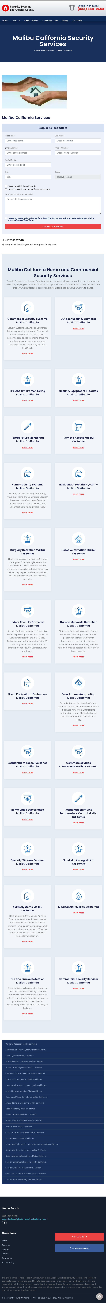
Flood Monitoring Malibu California (78, 862)
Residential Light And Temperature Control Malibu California (78, 813)
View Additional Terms (24, 220)
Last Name (60, 136)
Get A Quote (79, 1236)
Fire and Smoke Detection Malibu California (27, 980)
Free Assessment (80, 1248)
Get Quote (77, 20)
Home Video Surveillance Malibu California (27, 811)
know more (27, 353)
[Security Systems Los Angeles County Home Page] (18, 8)
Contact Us (7, 1258)
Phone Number (61, 148)
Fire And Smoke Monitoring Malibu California (27, 392)
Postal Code (10, 160)
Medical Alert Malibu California (78, 907)
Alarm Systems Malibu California (27, 908)
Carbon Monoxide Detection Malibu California (78, 623)
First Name (10, 136)
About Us (15, 20)
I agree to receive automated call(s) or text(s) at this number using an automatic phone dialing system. (51, 219)
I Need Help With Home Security (22, 186)
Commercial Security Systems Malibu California (27, 320)
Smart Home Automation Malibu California (78, 696)
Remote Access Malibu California (79, 439)
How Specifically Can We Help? (19, 194)
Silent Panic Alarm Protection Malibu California (27, 696)
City (7, 172)
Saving (65, 20)
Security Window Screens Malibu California (27, 862)
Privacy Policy (8, 1262)
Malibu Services (31, 20)
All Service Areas (50, 20)
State (57, 172)
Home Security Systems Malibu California (27, 486)
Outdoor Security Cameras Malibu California (78, 320)
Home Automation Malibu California (79, 551)
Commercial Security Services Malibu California (79, 980)
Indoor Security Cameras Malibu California (27, 623)
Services (5, 1253)
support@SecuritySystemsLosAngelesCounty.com (30, 244)
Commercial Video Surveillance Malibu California (78, 764)
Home (4, 20)
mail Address (11, 148)
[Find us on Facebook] (4, 1223)
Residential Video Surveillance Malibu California (27, 764)
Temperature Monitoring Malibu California (27, 439)
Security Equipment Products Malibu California (78, 392)
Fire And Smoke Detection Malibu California (24, 1061)
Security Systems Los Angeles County (30, 1298)
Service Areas (48, 50)
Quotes (5, 1249)
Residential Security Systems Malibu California (78, 486)
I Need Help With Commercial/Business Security (29, 189)
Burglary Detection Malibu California (27, 551)
